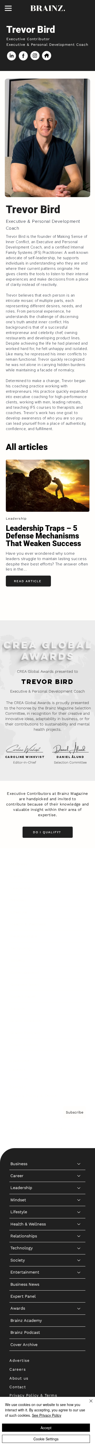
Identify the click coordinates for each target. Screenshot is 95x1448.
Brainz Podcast (25, 1032)
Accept (46, 1427)
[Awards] (79, 1009)
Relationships (23, 936)
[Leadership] (79, 888)
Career (17, 875)
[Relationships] (79, 936)
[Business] (79, 864)
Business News (24, 984)
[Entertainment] (79, 972)
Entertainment (24, 972)
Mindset (18, 900)
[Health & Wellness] (79, 924)
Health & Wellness (28, 924)
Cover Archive (23, 1044)
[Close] (88, 1404)
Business (18, 863)
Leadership (21, 888)
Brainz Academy (26, 1020)
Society (17, 960)
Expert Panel (23, 996)
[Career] (79, 876)
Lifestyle (18, 912)
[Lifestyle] (79, 912)
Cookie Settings (46, 1438)
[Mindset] (79, 900)
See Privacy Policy (46, 1415)
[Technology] (79, 948)
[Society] (79, 960)
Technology (21, 948)
